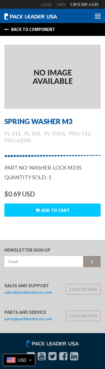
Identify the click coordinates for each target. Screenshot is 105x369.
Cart (61, 4)
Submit (92, 261)
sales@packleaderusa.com (28, 292)
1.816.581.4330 (84, 4)
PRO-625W (17, 140)
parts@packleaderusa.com (28, 318)
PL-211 (12, 133)
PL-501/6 (54, 133)
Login (46, 4)
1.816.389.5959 (83, 315)
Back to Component (32, 29)
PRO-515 (79, 133)
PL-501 (32, 133)
